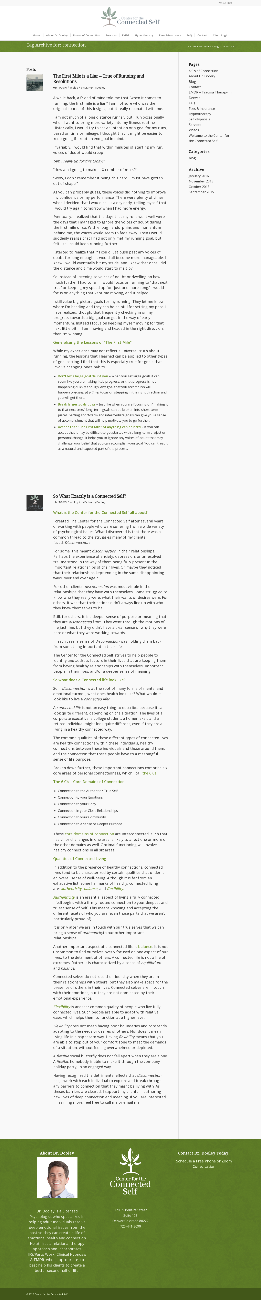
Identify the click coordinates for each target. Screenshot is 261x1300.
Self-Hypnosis (199, 119)
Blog (192, 81)
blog (75, 87)
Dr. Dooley (45, 1211)
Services (195, 124)
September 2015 (201, 192)
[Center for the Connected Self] (130, 18)
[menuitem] (36, 35)
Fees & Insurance (202, 108)
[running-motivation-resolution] (35, 82)
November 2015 (201, 181)
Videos (194, 130)
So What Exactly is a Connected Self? (89, 496)
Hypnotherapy (200, 114)
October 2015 (199, 186)
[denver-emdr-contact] (35, 503)
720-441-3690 (225, 2)
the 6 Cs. (149, 773)
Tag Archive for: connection (56, 45)
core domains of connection (89, 833)
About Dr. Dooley (202, 76)
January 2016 (199, 176)
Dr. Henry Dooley (94, 87)
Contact (195, 87)
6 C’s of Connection (203, 71)
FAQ (192, 103)
